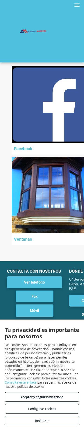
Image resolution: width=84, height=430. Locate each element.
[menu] (77, 5)
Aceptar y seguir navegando (42, 397)
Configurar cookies (42, 409)
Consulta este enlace (20, 382)
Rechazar (42, 420)
